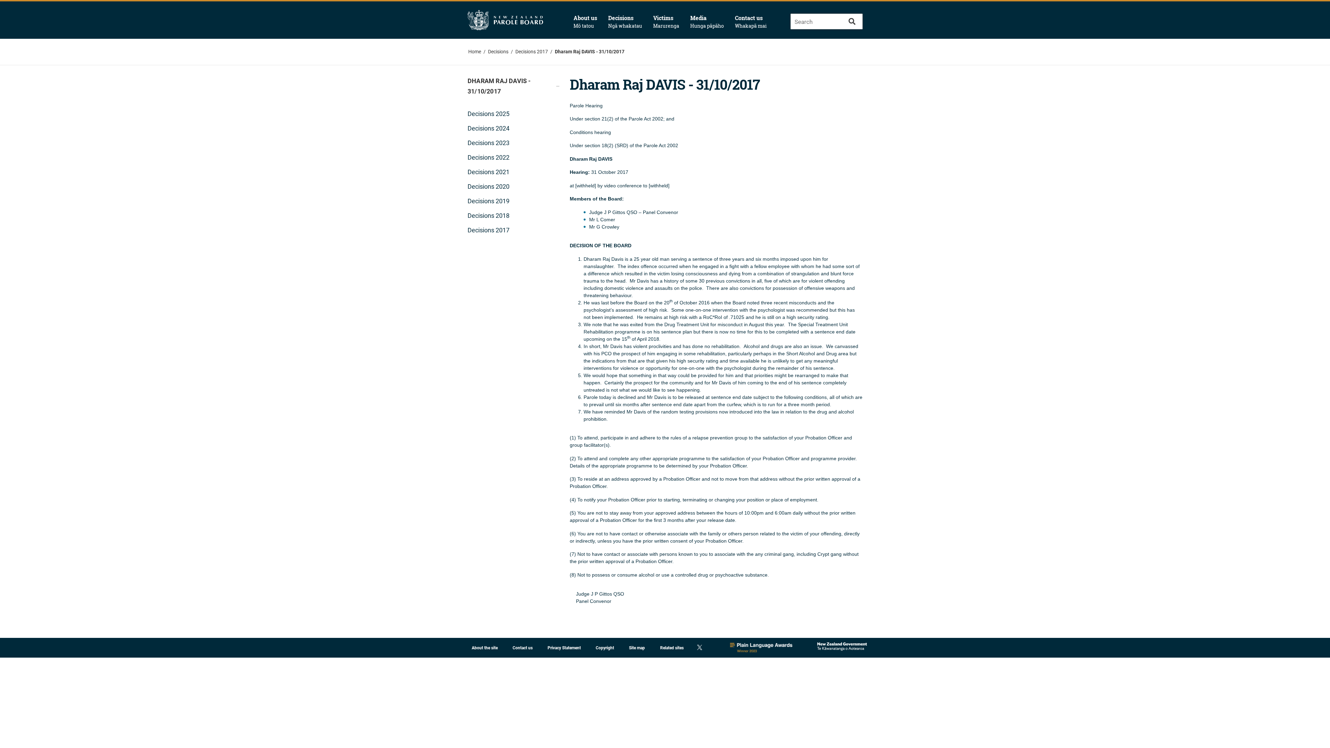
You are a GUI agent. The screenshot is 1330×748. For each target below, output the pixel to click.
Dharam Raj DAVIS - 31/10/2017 (589, 51)
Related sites (672, 647)
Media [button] (707, 21)
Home (474, 51)
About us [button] (585, 21)
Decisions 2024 (488, 128)
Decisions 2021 (488, 172)
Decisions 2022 (488, 157)
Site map (637, 647)
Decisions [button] (625, 21)
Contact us (751, 21)
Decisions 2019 (488, 201)
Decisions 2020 (488, 186)
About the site (485, 647)
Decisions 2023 (488, 142)
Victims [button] (666, 21)
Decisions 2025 (488, 113)
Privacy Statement (564, 647)
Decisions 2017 (531, 51)
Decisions (498, 51)
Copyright (605, 647)
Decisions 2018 (488, 215)
